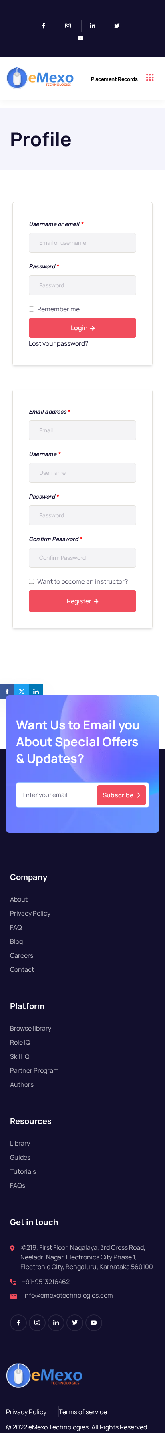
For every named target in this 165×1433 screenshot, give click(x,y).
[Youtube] (84, 38)
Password (43, 266)
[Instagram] (71, 26)
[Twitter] (120, 26)
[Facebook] (47, 26)
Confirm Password (55, 539)
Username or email (56, 224)
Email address (49, 411)
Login (79, 327)
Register (79, 601)
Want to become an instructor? (82, 581)
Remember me (58, 309)
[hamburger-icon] (150, 78)
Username (44, 454)
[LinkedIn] (96, 26)
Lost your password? (58, 343)
